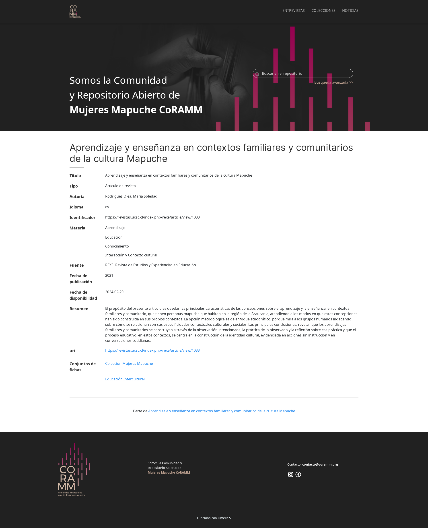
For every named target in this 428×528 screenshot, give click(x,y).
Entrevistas (293, 10)
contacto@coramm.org (320, 464)
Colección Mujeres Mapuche (129, 363)
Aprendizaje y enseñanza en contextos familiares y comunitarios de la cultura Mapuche (221, 410)
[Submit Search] (257, 74)
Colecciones (323, 10)
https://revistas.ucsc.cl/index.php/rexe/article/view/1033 (152, 350)
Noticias (350, 10)
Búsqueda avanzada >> (333, 82)
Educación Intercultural (125, 379)
